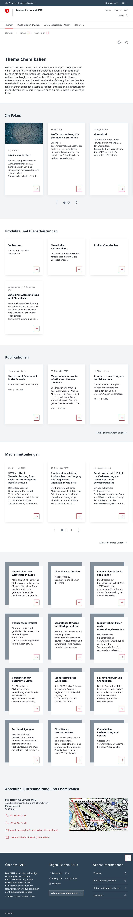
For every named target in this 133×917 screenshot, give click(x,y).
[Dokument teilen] (126, 42)
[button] (9, 24)
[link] (24, 585)
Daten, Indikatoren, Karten (107, 888)
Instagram (57, 878)
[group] (24, 159)
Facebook (57, 873)
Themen (98, 873)
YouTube (73, 878)
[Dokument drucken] (119, 42)
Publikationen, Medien (105, 880)
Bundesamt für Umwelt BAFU (29, 10)
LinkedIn (56, 883)
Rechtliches (9, 913)
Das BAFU (98, 895)
